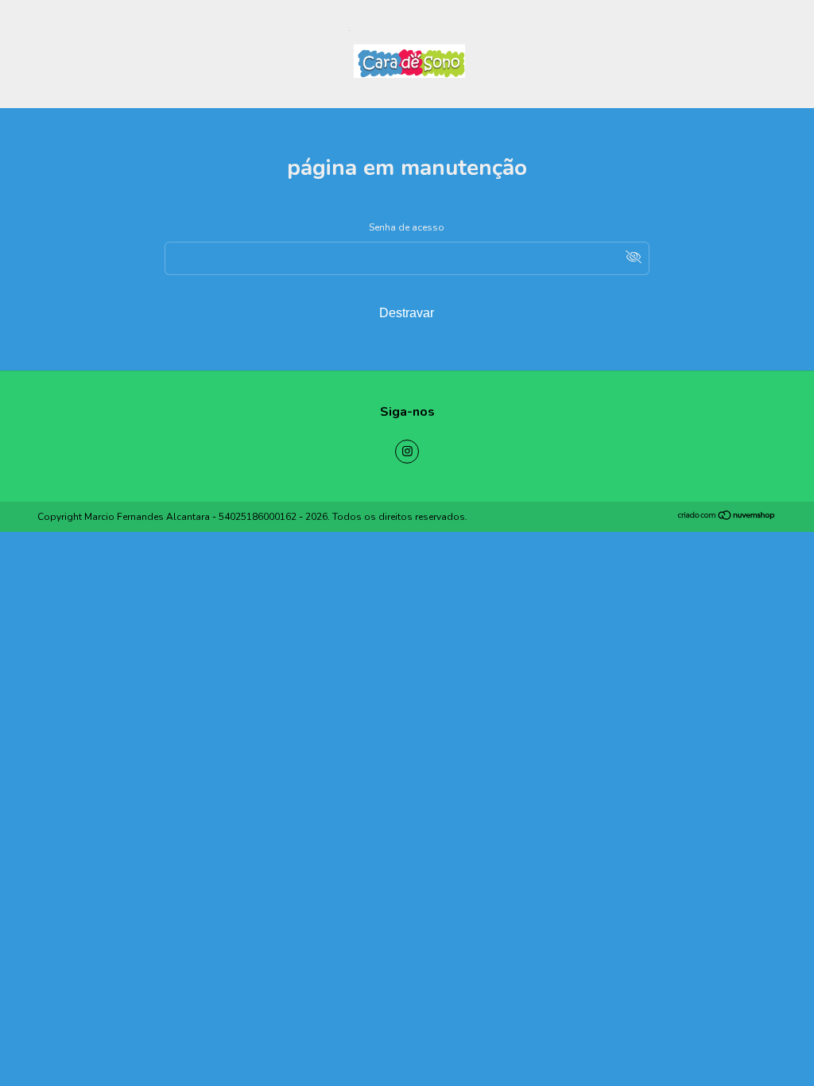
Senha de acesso (406, 227)
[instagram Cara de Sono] (407, 451)
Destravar (406, 313)
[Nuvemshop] (727, 517)
